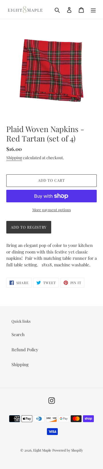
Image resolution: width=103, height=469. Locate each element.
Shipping (14, 157)
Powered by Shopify (67, 450)
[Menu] (93, 9)
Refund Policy (24, 349)
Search (18, 334)
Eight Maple (42, 450)
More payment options (51, 209)
